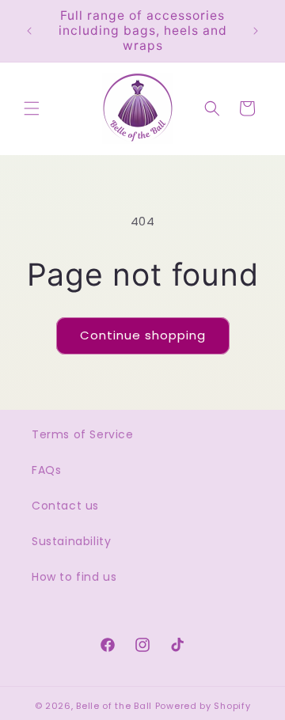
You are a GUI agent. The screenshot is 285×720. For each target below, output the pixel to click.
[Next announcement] (255, 30)
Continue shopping (143, 335)
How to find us (74, 577)
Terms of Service (83, 434)
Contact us (65, 505)
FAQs (46, 470)
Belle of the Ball (114, 705)
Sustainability (71, 541)
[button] (31, 108)
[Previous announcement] (29, 30)
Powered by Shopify (203, 705)
